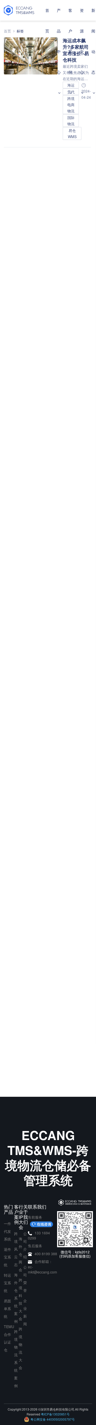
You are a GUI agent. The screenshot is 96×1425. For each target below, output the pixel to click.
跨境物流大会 (20, 1348)
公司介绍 (25, 1245)
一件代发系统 (7, 1231)
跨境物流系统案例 (16, 1358)
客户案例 (70, 41)
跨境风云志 (16, 1249)
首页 (47, 20)
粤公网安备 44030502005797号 (52, 1419)
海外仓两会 (20, 1254)
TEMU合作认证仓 (9, 1338)
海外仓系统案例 (16, 1298)
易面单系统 (7, 1308)
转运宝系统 (7, 1282)
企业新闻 (25, 1312)
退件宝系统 (7, 1257)
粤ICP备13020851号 (55, 1414)
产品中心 (59, 41)
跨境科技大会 (20, 1299)
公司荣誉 (25, 1278)
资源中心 (82, 41)
